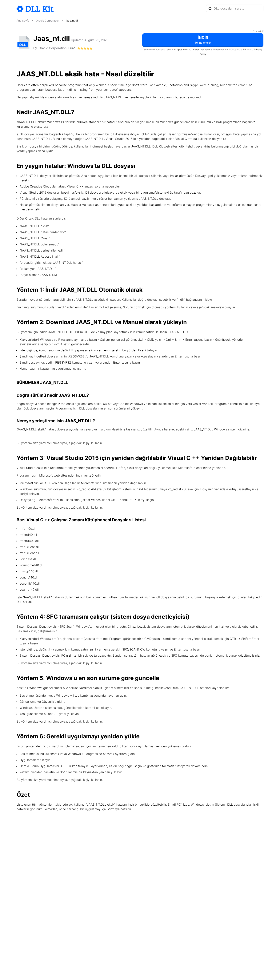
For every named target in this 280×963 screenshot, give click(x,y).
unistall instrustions (202, 49)
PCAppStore (180, 49)
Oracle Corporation (52, 48)
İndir (203, 39)
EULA (246, 49)
